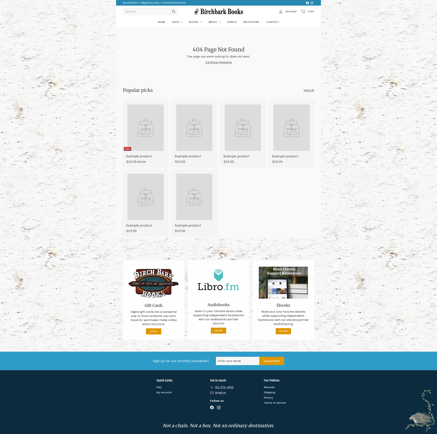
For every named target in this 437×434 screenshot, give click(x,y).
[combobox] (150, 11)
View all (309, 90)
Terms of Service (275, 403)
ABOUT (213, 22)
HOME (161, 22)
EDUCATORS (251, 22)
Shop (154, 331)
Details (218, 330)
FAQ (159, 387)
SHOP (176, 22)
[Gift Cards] (153, 283)
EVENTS (232, 22)
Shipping (269, 392)
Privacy (268, 397)
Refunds (269, 387)
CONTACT (272, 22)
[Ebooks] (283, 283)
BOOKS (194, 22)
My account (164, 392)
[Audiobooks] (218, 282)
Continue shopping (218, 62)
